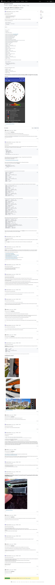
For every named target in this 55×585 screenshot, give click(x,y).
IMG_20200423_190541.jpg (9, 510)
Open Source (18, 1)
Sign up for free (7, 578)
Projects (20, 5)
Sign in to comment (28, 578)
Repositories (10, 5)
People (28, 5)
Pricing (26, 1)
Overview (6, 5)
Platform (4, 1)
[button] (37, 11)
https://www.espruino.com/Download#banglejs (11, 256)
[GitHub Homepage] (11, 581)
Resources (12, 1)
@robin (9, 241)
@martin (23, 230)
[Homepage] (1, 1)
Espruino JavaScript (9, 3)
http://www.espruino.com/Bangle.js (9, 253)
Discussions (15, 5)
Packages (24, 5)
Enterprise (22, 1)
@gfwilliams (7, 239)
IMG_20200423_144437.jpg (9, 378)
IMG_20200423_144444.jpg (9, 398)
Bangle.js (20, 9)
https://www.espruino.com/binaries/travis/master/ (11, 258)
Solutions (8, 1)
